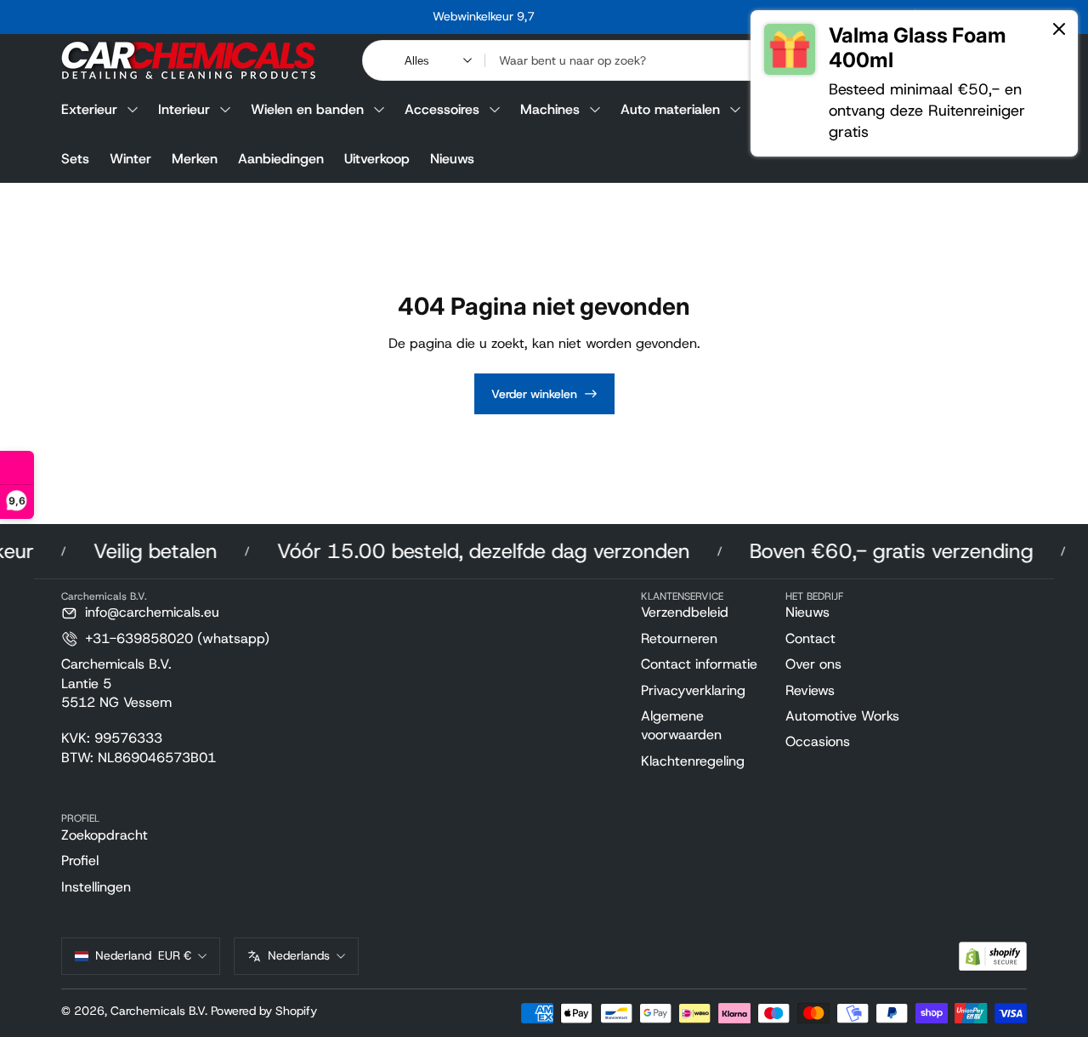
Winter (130, 159)
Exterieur (89, 109)
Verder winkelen (534, 394)
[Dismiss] (1059, 30)
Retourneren (679, 638)
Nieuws (452, 159)
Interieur (184, 109)
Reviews (810, 690)
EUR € (143, 955)
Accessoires (442, 109)
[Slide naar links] (225, 17)
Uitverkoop (377, 159)
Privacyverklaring (693, 690)
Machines (550, 109)
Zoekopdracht (104, 835)
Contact (810, 638)
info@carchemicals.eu (152, 612)
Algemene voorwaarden (681, 725)
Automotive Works (842, 716)
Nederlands (299, 955)
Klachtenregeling (693, 761)
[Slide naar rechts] (742, 17)
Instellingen (96, 887)
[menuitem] (706, 612)
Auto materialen (670, 109)
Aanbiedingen (281, 159)
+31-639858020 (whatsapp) (177, 638)
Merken (195, 159)
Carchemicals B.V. (158, 1010)
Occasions (817, 741)
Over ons (813, 664)
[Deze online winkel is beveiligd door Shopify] (993, 956)
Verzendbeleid (684, 612)
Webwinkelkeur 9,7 (484, 16)
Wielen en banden (307, 109)
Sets (75, 159)
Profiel (80, 860)
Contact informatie (699, 664)
